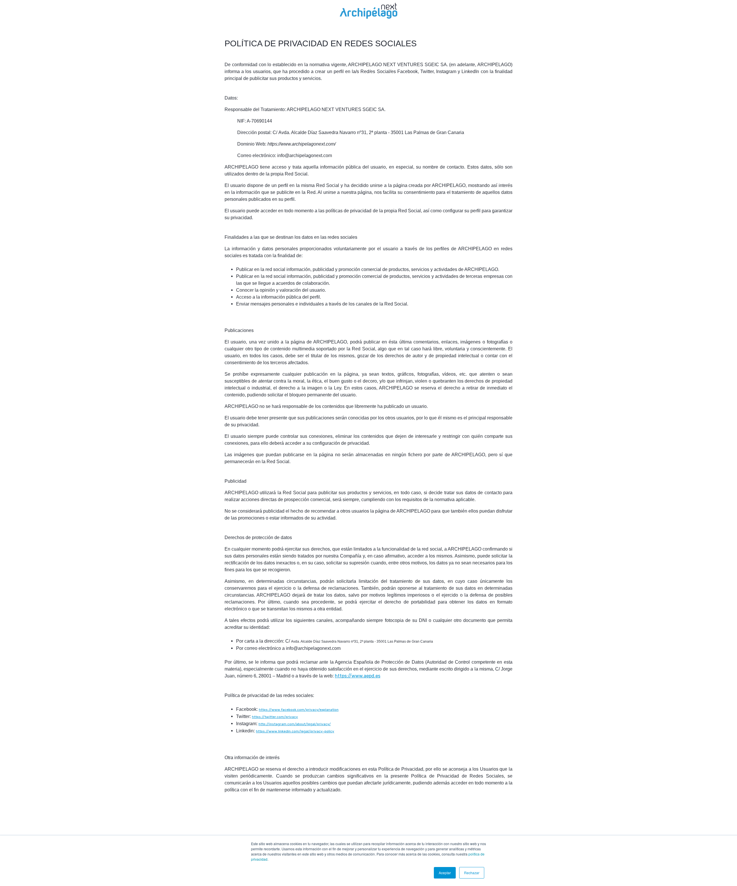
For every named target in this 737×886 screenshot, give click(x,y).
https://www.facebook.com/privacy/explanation (299, 710)
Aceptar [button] (445, 872)
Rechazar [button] (471, 872)
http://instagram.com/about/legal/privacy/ (295, 724)
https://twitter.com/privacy (275, 717)
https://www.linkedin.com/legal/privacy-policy (295, 731)
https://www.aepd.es (357, 676)
